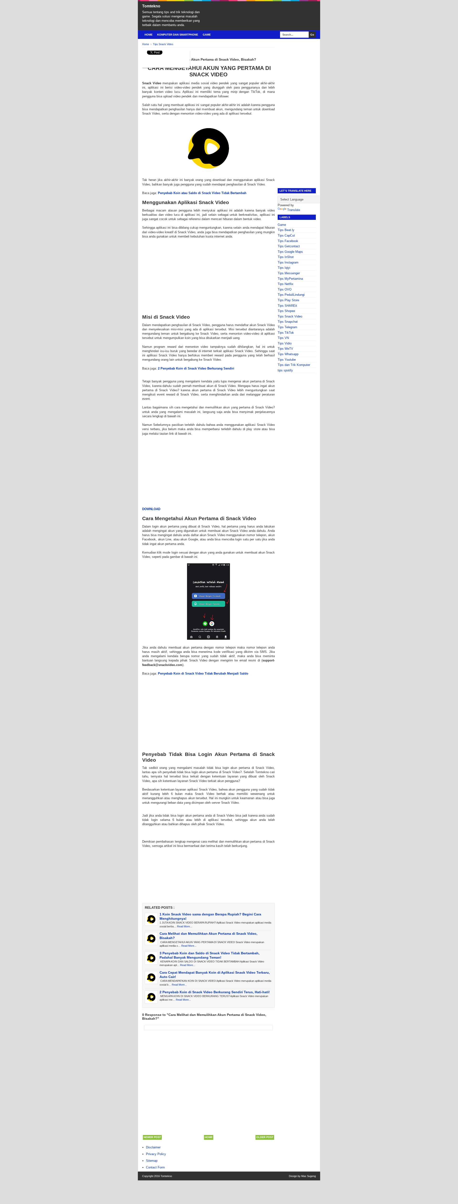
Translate (293, 210)
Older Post (264, 1137)
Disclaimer (153, 1147)
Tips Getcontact (289, 246)
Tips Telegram (287, 327)
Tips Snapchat (288, 321)
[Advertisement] (208, 276)
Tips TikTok (286, 332)
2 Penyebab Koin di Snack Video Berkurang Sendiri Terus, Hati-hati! (215, 992)
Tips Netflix (285, 284)
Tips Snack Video (290, 316)
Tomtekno (151, 6)
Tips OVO (284, 289)
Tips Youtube (287, 359)
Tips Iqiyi (284, 267)
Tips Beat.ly (286, 230)
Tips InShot (286, 257)
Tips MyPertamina (290, 278)
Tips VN (283, 338)
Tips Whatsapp (288, 354)
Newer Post (152, 1137)
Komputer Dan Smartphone (177, 34)
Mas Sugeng (308, 1176)
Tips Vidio (284, 343)
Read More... (184, 926)
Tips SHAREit (287, 305)
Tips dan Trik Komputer (294, 365)
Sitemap (151, 1160)
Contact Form (155, 1167)
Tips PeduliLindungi (291, 294)
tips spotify (285, 370)
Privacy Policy (156, 1154)
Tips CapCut (286, 235)
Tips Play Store (288, 300)
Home (148, 34)
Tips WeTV (285, 348)
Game (207, 34)
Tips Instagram (288, 262)
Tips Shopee (286, 311)
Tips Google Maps (290, 251)
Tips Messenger (289, 273)
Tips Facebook (288, 241)
